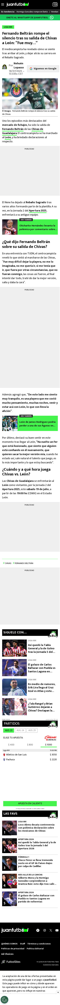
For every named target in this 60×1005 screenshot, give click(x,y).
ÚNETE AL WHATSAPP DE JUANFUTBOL (27, 18)
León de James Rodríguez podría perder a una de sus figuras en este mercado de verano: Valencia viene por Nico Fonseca (38, 424)
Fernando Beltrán (13, 129)
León (8, 137)
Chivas (8, 563)
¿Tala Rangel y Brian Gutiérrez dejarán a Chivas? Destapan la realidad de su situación (43, 709)
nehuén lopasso (19, 65)
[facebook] (38, 930)
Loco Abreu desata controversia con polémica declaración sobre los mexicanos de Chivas (36, 827)
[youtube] (57, 930)
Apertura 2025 (37, 210)
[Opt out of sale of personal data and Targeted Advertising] (4, 999)
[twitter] (51, 930)
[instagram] (44, 930)
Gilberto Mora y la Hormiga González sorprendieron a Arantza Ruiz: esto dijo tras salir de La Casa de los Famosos (36, 881)
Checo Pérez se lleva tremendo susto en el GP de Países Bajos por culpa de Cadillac (35, 863)
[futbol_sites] (10, 962)
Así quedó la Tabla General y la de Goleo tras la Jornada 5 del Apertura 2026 (41, 650)
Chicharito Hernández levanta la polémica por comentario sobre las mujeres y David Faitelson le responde (37, 227)
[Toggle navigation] (2, 5)
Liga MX (32, 640)
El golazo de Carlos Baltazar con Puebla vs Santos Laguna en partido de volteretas (41, 669)
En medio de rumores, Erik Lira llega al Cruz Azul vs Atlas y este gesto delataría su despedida (41, 691)
